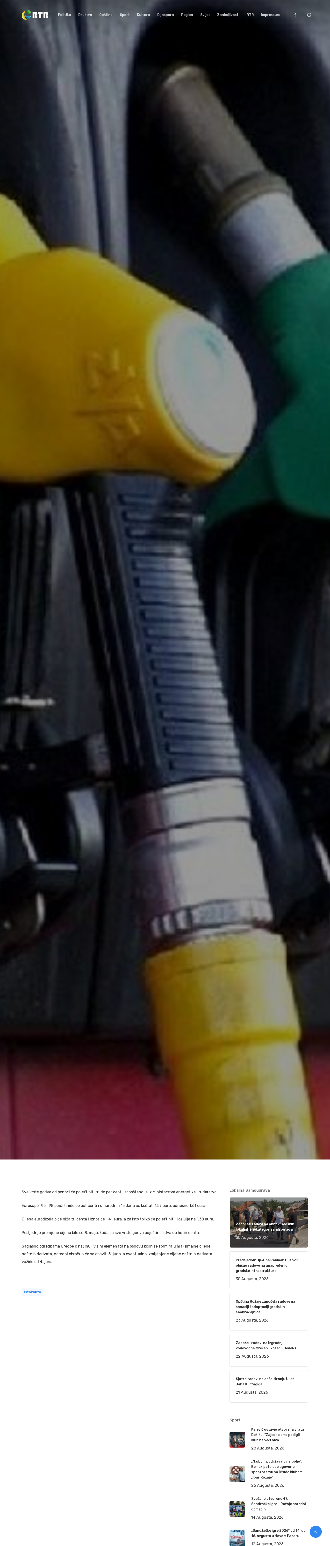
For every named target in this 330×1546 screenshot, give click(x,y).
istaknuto (32, 1292)
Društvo (88, 629)
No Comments (289, 609)
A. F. (31, 629)
